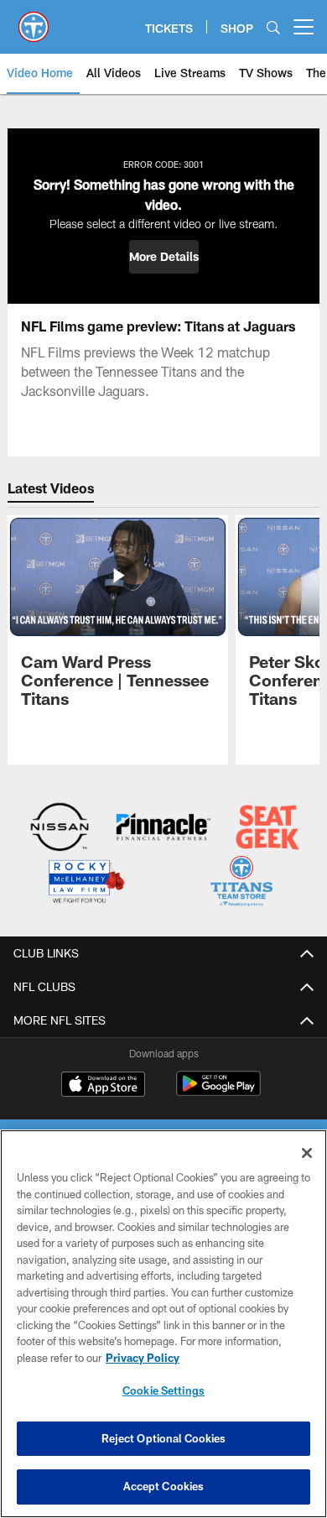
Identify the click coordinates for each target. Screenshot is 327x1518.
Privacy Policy (142, 1357)
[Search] (273, 27)
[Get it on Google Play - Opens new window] (218, 1092)
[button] (164, 257)
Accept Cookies (164, 1486)
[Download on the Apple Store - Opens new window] (103, 1086)
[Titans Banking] (163, 828)
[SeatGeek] (267, 828)
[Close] (306, 1153)
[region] (163, 1323)
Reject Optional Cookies (163, 1438)
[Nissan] (60, 828)
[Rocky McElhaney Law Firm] (86, 883)
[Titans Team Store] (241, 883)
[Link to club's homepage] (33, 20)
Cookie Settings (163, 1390)
